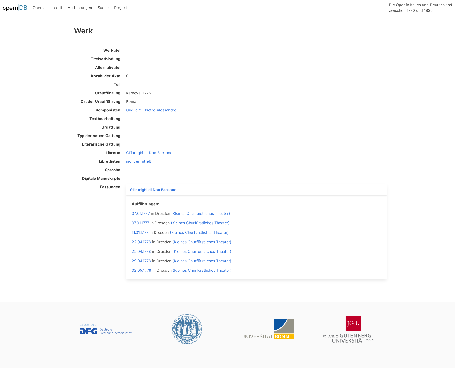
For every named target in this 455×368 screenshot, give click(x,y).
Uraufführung (107, 93)
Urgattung (110, 127)
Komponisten (108, 110)
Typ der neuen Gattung (98, 135)
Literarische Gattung (101, 144)
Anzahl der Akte (105, 76)
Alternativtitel (107, 67)
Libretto (113, 152)
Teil (117, 84)
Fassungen (110, 186)
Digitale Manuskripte (101, 178)
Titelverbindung (105, 58)
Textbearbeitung (104, 118)
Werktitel (111, 50)
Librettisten (109, 161)
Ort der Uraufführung (100, 101)
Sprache (112, 169)
